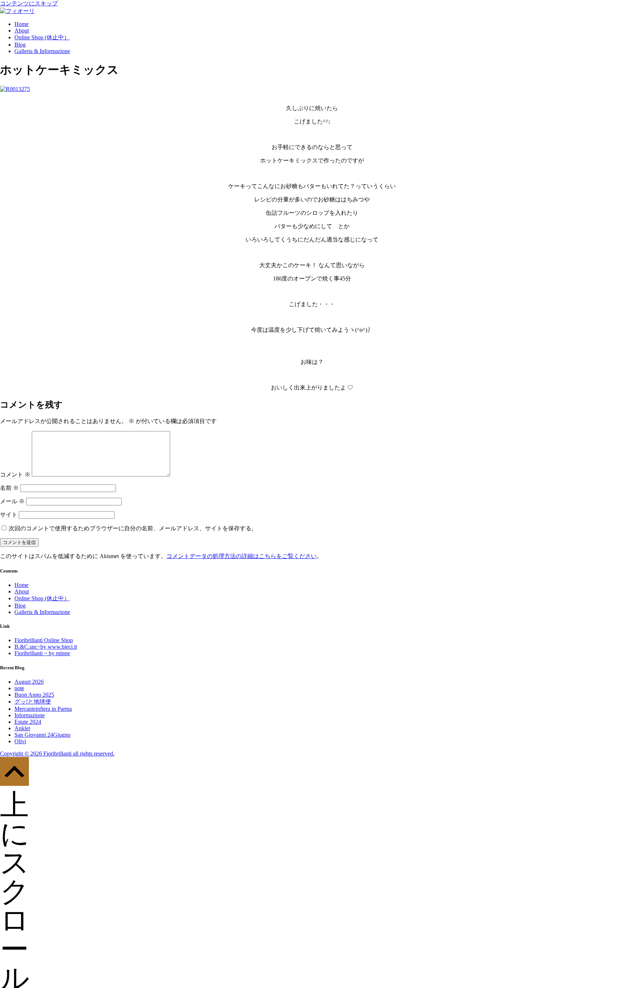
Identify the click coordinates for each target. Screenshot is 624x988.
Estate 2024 (27, 722)
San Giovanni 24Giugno (42, 735)
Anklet (22, 728)
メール (12, 501)
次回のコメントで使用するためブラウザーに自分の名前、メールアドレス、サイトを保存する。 (133, 528)
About (21, 30)
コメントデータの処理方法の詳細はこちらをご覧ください (241, 556)
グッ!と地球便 (32, 701)
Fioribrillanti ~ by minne (42, 653)
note (19, 688)
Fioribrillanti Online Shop (43, 640)
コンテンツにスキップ (29, 3)
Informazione (29, 715)
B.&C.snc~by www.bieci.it (45, 647)
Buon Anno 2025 (34, 695)
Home (21, 24)
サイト (8, 515)
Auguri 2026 (29, 682)
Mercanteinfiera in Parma (43, 709)
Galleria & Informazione (42, 51)
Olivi (20, 741)
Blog (20, 45)
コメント (15, 474)
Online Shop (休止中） (42, 37)
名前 (9, 488)
